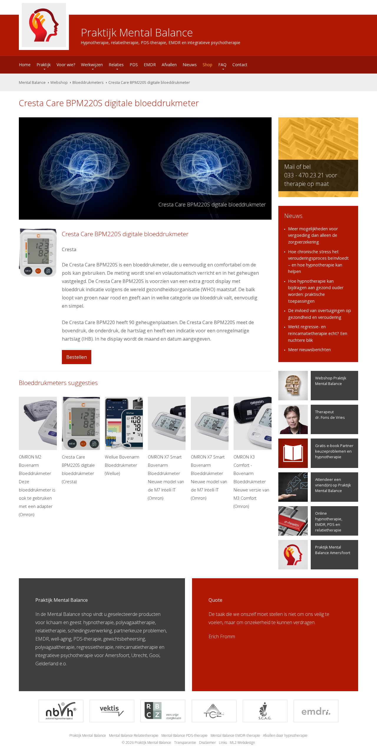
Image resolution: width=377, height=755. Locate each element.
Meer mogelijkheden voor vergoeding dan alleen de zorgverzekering (313, 235)
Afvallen (169, 64)
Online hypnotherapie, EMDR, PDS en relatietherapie (328, 522)
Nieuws (190, 64)
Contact (239, 64)
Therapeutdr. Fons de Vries (330, 414)
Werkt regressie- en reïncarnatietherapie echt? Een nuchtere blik (317, 333)
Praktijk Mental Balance (88, 735)
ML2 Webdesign (242, 742)
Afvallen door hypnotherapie (285, 735)
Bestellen (76, 357)
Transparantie (185, 742)
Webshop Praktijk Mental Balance (330, 380)
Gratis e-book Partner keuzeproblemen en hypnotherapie (334, 451)
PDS (134, 64)
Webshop (59, 82)
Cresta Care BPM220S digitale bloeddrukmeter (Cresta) (78, 469)
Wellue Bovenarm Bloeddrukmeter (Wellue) (122, 465)
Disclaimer (207, 742)
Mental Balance (32, 82)
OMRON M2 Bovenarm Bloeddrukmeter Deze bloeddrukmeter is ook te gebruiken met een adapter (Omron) (37, 485)
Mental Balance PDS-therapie (184, 735)
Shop (207, 64)
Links (223, 742)
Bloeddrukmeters (88, 82)
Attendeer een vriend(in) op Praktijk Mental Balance (333, 485)
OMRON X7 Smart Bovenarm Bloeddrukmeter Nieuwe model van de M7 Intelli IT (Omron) (166, 477)
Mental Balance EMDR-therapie (235, 735)
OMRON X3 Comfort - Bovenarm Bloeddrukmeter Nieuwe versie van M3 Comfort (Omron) (251, 481)
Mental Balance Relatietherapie (133, 735)
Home (25, 64)
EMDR (150, 64)
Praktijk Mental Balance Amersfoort (332, 549)
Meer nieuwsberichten (309, 349)
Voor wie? (66, 64)
